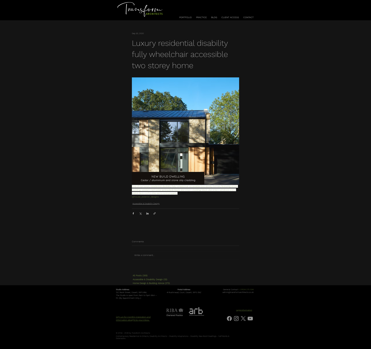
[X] (243, 318)
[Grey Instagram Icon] (236, 318)
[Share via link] (154, 213)
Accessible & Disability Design (146, 203)
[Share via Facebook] (133, 213)
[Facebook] (229, 318)
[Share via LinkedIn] (147, 213)
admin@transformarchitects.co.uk (238, 292)
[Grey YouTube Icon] (250, 318)
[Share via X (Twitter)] (140, 213)
